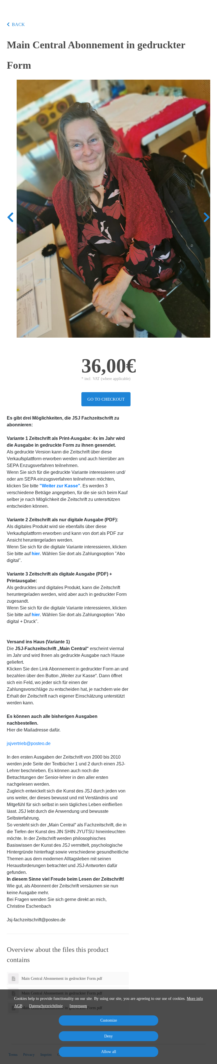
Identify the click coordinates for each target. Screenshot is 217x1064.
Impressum (78, 1006)
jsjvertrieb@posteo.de (29, 743)
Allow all (108, 1052)
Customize (108, 1020)
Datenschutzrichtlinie (46, 1006)
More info (195, 998)
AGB (18, 1006)
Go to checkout (106, 399)
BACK (18, 24)
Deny (108, 1036)
